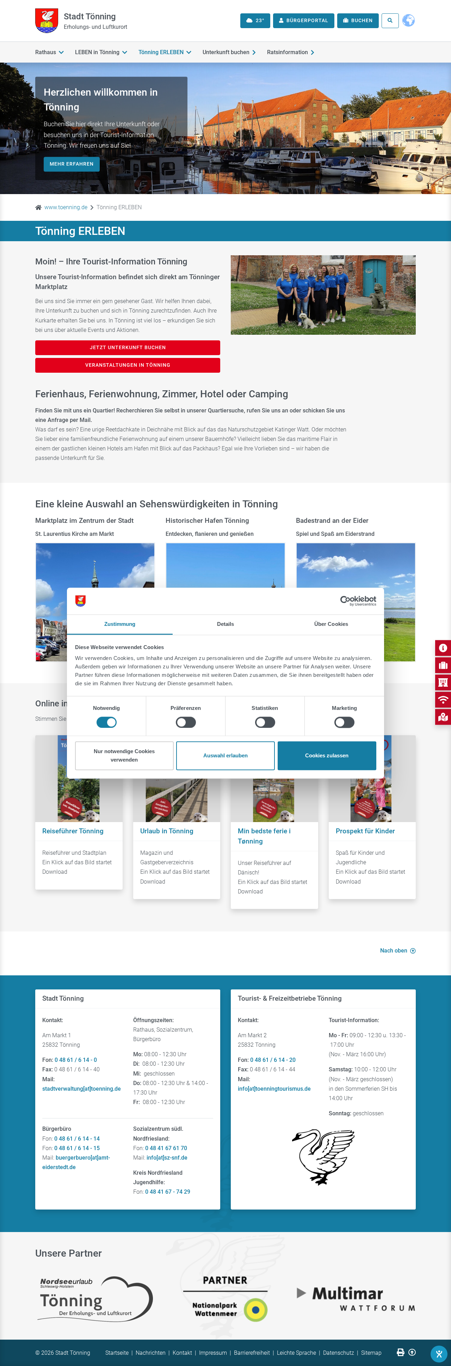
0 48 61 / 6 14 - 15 (77, 1148)
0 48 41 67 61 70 (166, 1148)
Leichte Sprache (296, 1352)
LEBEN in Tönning (97, 52)
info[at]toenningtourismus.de (274, 1088)
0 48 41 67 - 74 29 (167, 1191)
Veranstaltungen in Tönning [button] (128, 365)
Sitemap (371, 1352)
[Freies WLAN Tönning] (443, 699)
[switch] (186, 722)
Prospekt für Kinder (365, 831)
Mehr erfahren (72, 164)
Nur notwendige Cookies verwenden (124, 756)
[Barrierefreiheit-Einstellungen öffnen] (439, 1354)
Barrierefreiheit (252, 1352)
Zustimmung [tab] (120, 624)
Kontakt (182, 1352)
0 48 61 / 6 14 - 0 (76, 1060)
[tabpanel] (225, 128)
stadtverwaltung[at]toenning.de (81, 1088)
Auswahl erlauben (225, 756)
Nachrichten (151, 1352)
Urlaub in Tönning (166, 831)
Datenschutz (338, 1352)
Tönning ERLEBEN (161, 52)
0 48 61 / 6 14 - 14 (77, 1138)
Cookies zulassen (326, 756)
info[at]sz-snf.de (167, 1157)
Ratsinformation (287, 52)
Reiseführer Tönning (73, 831)
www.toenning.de (65, 207)
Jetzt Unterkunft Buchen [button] (128, 347)
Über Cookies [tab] (331, 624)
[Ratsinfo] (443, 682)
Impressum (213, 1352)
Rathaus (45, 52)
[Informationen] (443, 648)
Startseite (117, 1352)
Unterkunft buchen (226, 52)
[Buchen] (443, 665)
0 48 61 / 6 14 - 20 (273, 1060)
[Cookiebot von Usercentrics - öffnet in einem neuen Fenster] (345, 601)
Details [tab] (225, 624)
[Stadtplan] (443, 717)
